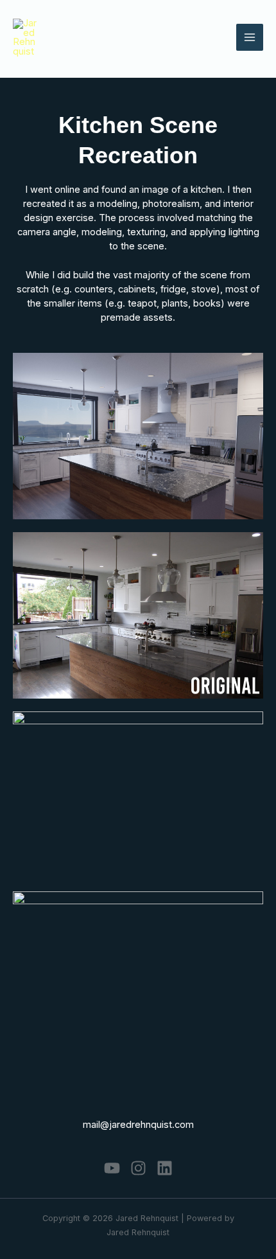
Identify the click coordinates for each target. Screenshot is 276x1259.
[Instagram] (138, 1168)
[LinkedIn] (164, 1168)
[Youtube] (112, 1168)
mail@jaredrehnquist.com (138, 1124)
